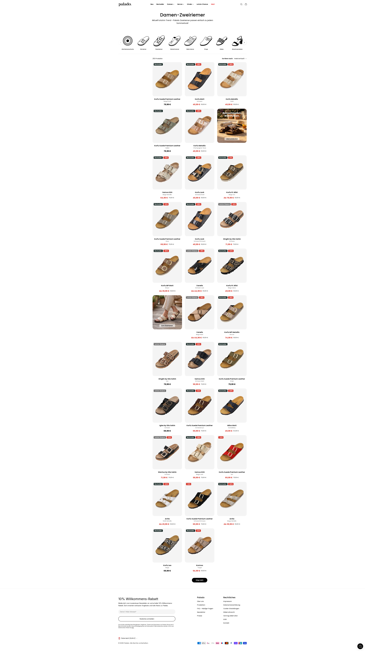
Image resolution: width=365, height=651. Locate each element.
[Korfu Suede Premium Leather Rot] (232, 452)
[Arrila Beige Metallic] (232, 499)
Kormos (199, 565)
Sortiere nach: (227, 58)
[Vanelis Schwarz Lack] (199, 266)
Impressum (227, 601)
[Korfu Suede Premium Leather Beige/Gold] (167, 79)
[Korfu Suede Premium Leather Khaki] (232, 359)
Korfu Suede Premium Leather (167, 99)
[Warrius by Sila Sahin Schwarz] (167, 452)
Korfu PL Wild (232, 192)
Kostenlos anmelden (147, 619)
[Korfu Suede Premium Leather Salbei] (167, 126)
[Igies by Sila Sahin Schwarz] (167, 405)
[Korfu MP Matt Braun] (167, 266)
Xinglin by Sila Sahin (232, 239)
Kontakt (226, 623)
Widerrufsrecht (229, 612)
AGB (225, 619)
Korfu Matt (199, 99)
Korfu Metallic (232, 99)
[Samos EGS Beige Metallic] (167, 172)
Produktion (201, 605)
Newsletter (201, 612)
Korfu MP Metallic (232, 332)
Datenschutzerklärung (231, 605)
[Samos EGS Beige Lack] (199, 452)
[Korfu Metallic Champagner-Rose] (199, 126)
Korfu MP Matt (167, 285)
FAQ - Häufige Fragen (205, 608)
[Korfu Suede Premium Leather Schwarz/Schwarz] (199, 499)
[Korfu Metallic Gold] (232, 79)
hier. (133, 627)
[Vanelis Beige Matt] (199, 312)
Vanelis (199, 285)
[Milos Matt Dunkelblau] (232, 405)
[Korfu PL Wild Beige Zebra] (232, 266)
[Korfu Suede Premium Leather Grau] (167, 219)
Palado (126, 643)
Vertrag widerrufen (230, 616)
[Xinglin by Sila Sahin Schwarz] (232, 219)
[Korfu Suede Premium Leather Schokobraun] (199, 405)
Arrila (167, 519)
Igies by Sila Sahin (167, 425)
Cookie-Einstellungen (231, 608)
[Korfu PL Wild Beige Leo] (232, 172)
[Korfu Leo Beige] (167, 545)
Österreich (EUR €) (128, 638)
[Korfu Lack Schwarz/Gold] (199, 172)
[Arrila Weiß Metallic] (167, 499)
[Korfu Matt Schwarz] (199, 79)
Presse (199, 616)
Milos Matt (232, 425)
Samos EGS (167, 192)
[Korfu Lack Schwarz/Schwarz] (199, 219)
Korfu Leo (167, 565)
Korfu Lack (199, 192)
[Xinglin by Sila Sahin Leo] (167, 359)
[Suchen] (241, 4)
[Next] (244, 42)
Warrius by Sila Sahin (167, 472)
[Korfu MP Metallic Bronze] (232, 312)
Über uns (200, 601)
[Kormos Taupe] (199, 545)
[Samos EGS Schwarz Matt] (199, 359)
